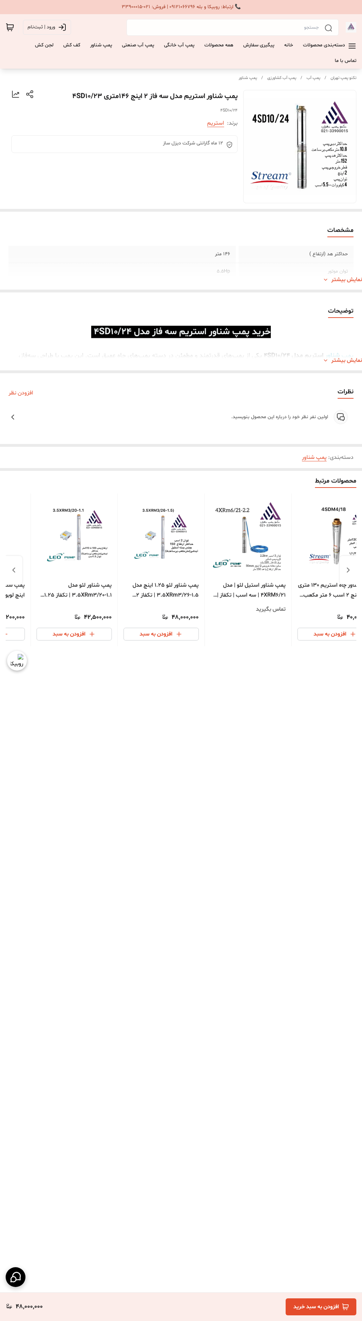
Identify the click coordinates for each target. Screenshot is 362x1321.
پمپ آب (313, 78)
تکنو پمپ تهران (343, 78)
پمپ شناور (248, 78)
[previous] (348, 570)
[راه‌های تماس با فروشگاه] (15, 1277)
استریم (215, 123)
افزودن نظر (20, 393)
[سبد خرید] (10, 27)
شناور (332, 355)
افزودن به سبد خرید (316, 1307)
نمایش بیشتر (346, 280)
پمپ (347, 355)
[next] (13, 570)
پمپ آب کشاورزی (281, 78)
